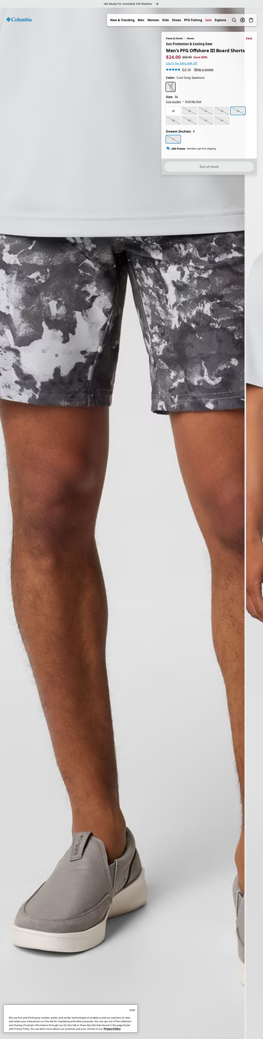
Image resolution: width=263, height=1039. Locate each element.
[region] (131, 523)
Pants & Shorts (174, 38)
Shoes (176, 20)
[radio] (170, 87)
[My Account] (242, 20)
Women (153, 20)
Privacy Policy (112, 1029)
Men (141, 20)
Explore (220, 20)
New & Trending (122, 20)
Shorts (190, 38)
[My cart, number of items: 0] (251, 20)
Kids (165, 20)
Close (132, 1009)
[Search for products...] (234, 20)
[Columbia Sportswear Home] (19, 19)
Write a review (204, 69)
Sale (208, 20)
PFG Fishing (193, 20)
